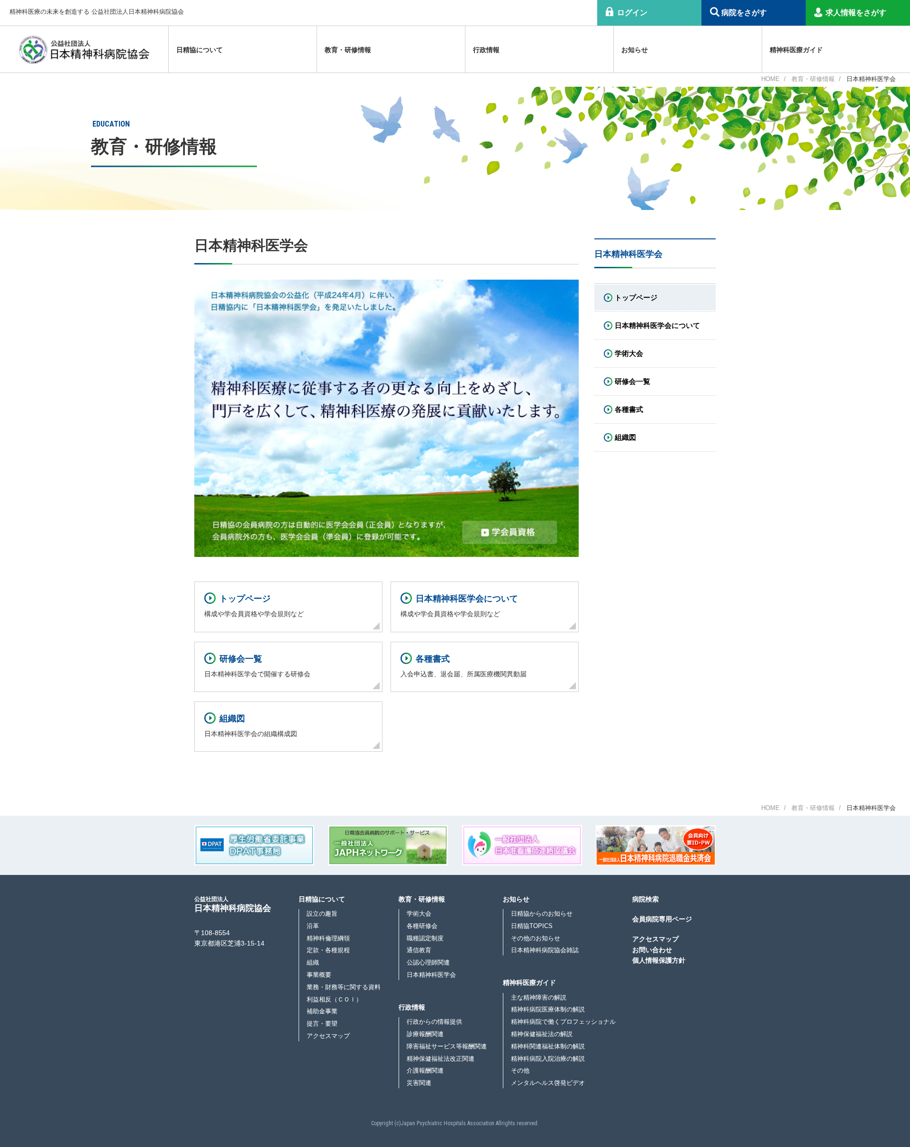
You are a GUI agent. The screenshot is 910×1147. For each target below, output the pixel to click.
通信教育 (419, 950)
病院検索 (645, 899)
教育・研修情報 (813, 79)
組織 (313, 962)
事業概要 (319, 974)
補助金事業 (322, 1011)
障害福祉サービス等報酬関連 (447, 1046)
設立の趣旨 (322, 913)
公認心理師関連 (428, 962)
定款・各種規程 (328, 950)
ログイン (632, 13)
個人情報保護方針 (658, 960)
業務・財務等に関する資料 (344, 987)
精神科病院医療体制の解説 (548, 1009)
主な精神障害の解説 (538, 997)
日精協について (322, 899)
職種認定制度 (425, 938)
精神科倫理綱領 (328, 938)
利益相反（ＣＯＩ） (334, 999)
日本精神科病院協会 (232, 904)
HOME (770, 79)
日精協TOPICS (532, 925)
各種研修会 (422, 925)
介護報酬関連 (425, 1070)
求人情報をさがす (856, 13)
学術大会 (419, 913)
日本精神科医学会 (431, 974)
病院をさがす (744, 13)
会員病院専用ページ (662, 919)
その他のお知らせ (535, 938)
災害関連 (419, 1082)
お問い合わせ (652, 950)
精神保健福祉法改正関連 (440, 1058)
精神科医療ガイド (529, 982)
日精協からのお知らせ (542, 913)
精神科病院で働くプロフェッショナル (563, 1021)
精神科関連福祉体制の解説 (548, 1046)
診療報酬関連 (425, 1034)
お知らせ (516, 899)
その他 (520, 1070)
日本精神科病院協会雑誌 (545, 950)
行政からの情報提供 (434, 1021)
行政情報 (412, 1007)
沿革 (313, 925)
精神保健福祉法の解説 (542, 1034)
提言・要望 (322, 1023)
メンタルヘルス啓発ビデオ (548, 1082)
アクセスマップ (328, 1035)
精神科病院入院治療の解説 (548, 1058)
